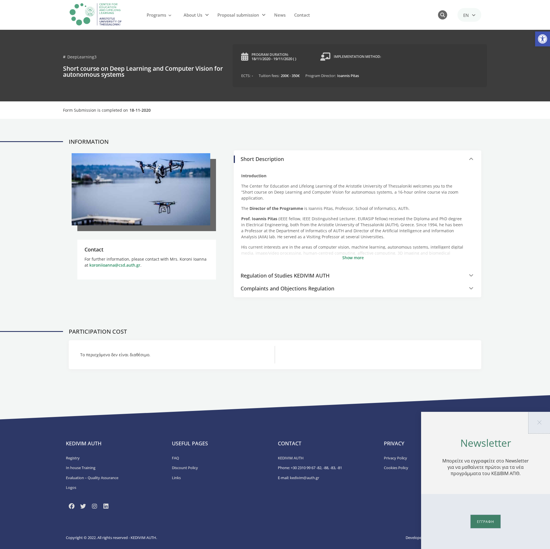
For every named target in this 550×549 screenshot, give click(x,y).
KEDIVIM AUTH (291, 458)
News (280, 15)
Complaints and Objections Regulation (287, 288)
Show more (353, 257)
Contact (302, 15)
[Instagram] (94, 506)
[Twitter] (83, 506)
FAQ (175, 458)
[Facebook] (71, 506)
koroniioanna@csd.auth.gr (114, 265)
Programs (156, 15)
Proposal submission (238, 15)
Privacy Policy (395, 458)
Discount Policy (185, 467)
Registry (73, 458)
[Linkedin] (106, 506)
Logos (71, 487)
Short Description (262, 159)
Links (176, 477)
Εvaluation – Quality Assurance (92, 477)
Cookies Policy (396, 467)
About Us (193, 15)
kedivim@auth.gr (304, 477)
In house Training (80, 467)
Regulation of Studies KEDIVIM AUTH (285, 275)
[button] (542, 39)
